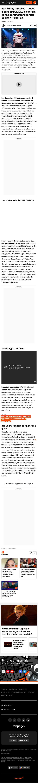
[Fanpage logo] (11, 2)
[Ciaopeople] (19, 778)
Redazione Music (16, 25)
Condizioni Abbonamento (19, 692)
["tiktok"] (3, 671)
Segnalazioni (13, 689)
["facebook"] (20, 671)
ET (35, 440)
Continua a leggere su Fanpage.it (19, 483)
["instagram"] (7, 671)
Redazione (31, 692)
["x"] (16, 671)
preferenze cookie (6, 695)
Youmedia (4, 689)
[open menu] (2, 2)
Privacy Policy (23, 689)
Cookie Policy (5, 692)
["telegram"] (24, 671)
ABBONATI (29, 2)
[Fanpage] (19, 726)
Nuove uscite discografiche (8, 548)
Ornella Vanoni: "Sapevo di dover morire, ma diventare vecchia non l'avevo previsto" (17, 631)
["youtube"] (12, 671)
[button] (35, 25)
